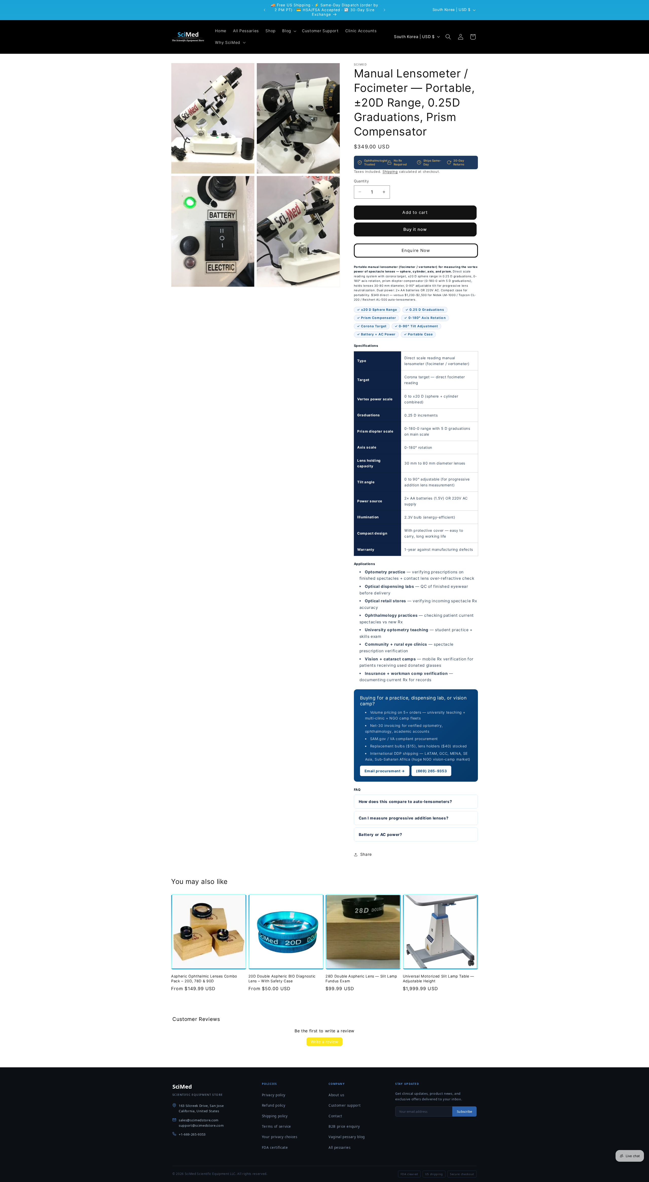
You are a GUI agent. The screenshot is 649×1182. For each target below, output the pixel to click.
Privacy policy (273, 1095)
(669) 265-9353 (431, 771)
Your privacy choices (279, 1137)
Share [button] (366, 854)
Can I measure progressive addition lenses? (404, 817)
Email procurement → (385, 771)
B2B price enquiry (344, 1126)
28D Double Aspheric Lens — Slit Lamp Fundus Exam (361, 978)
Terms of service (276, 1126)
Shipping (390, 171)
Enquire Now (416, 250)
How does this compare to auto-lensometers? (405, 801)
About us (336, 1095)
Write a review (324, 1041)
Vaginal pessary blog (347, 1137)
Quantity (361, 181)
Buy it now (415, 229)
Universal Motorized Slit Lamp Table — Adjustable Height (438, 978)
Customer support (345, 1105)
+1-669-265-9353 (192, 1134)
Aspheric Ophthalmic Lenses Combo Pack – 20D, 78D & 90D (204, 978)
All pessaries (340, 1147)
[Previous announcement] (264, 10)
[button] (289, 31)
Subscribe (464, 1111)
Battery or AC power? (380, 834)
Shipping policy (275, 1116)
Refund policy (273, 1105)
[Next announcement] (384, 10)
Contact (335, 1116)
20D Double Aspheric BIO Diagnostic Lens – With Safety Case (282, 978)
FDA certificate (275, 1147)
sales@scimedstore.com (199, 1120)
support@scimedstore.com (201, 1125)
